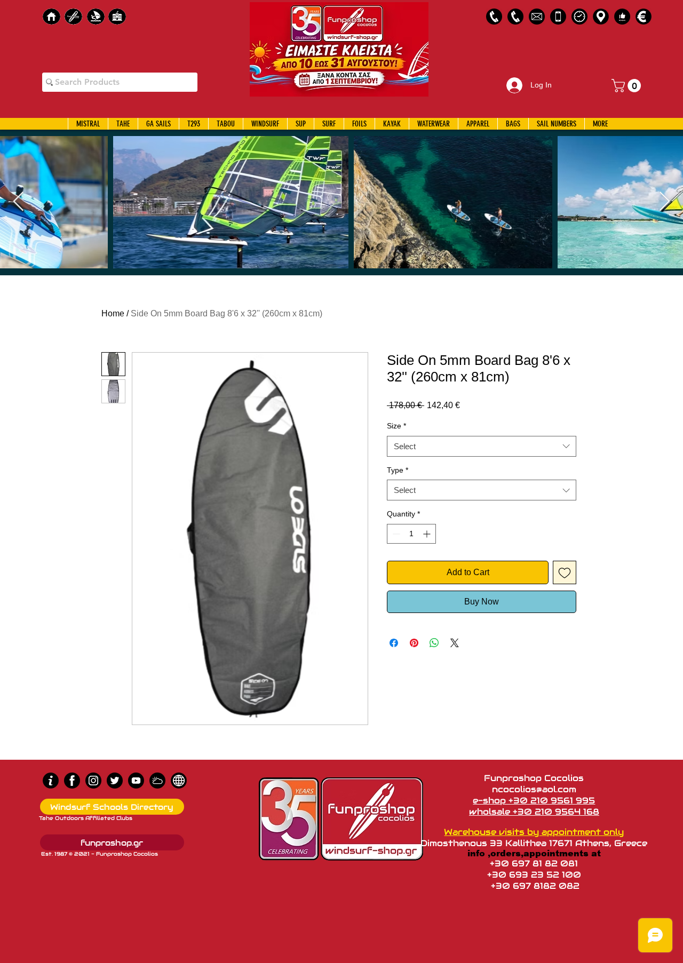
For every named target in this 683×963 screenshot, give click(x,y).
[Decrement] (395, 533)
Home (112, 313)
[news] (179, 781)
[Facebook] (72, 781)
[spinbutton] (411, 533)
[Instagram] (93, 781)
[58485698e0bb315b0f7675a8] (537, 17)
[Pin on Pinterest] (414, 642)
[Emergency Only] (558, 17)
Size (396, 425)
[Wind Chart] (157, 781)
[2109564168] (515, 17)
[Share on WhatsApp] (434, 642)
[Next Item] (664, 202)
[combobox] (481, 446)
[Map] (601, 17)
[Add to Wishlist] (564, 572)
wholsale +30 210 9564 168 (534, 811)
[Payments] (644, 17)
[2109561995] (494, 17)
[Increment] (427, 533)
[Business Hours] (579, 17)
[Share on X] (454, 642)
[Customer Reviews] (622, 17)
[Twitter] (115, 781)
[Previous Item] (18, 202)
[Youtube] (136, 781)
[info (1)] (51, 781)
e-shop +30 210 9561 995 (534, 800)
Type (397, 470)
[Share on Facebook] (393, 642)
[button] (627, 85)
